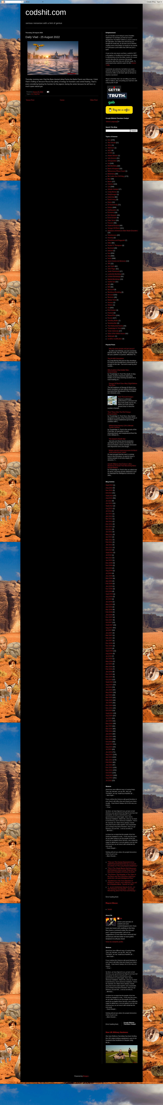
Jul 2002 (109, 780)
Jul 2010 (109, 555)
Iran (109, 253)
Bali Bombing (112, 166)
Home (62, 100)
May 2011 (109, 534)
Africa (110, 145)
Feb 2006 (109, 669)
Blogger (85, 1076)
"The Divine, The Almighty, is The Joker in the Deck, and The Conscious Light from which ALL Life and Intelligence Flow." (122, 876)
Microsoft (111, 289)
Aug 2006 (109, 654)
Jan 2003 (109, 765)
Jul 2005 (109, 687)
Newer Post (30, 100)
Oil (109, 308)
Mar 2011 (109, 540)
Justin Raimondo (113, 271)
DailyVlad (36, 94)
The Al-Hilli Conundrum (116, 358)
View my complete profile (114, 942)
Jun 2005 (109, 690)
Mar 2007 (109, 635)
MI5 (109, 284)
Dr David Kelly (113, 205)
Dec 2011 (109, 524)
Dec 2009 (109, 563)
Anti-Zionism (112, 158)
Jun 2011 (109, 532)
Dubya (110, 207)
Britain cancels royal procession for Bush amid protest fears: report (123, 451)
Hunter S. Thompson (115, 245)
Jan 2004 (109, 734)
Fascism (110, 223)
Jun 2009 (109, 576)
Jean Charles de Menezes (117, 261)
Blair (109, 179)
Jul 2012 (109, 511)
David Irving (112, 199)
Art (32, 94)
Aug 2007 (109, 628)
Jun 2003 (109, 752)
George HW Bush (114, 228)
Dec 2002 (109, 767)
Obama (110, 305)
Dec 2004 (109, 705)
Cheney (110, 184)
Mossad (110, 295)
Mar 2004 (109, 729)
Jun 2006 (109, 659)
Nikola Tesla (112, 300)
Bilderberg (111, 174)
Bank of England (113, 168)
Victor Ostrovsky (113, 331)
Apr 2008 (109, 607)
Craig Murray (112, 192)
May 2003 (109, 755)
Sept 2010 (109, 552)
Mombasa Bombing (114, 292)
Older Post (93, 100)
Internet (110, 251)
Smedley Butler (113, 321)
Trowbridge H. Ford (114, 328)
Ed (121, 918)
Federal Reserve (113, 225)
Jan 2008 (109, 615)
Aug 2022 (109, 498)
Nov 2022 (109, 490)
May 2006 (109, 661)
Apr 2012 (109, 516)
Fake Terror (112, 220)
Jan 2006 (109, 672)
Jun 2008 (109, 602)
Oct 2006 (109, 648)
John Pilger (112, 269)
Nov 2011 (109, 527)
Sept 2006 (109, 651)
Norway (110, 302)
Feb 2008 (109, 612)
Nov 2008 (109, 589)
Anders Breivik (113, 156)
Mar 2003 (109, 760)
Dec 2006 (109, 643)
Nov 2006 (109, 646)
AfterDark (111, 148)
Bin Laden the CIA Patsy (116, 176)
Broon (110, 181)
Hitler (109, 243)
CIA (109, 187)
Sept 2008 (109, 594)
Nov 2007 (109, 620)
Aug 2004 (109, 716)
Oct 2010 (109, 550)
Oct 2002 (109, 773)
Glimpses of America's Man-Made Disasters (123, 231)
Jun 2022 (109, 503)
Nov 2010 (109, 547)
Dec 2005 (109, 674)
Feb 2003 (109, 762)
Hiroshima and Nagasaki (116, 240)
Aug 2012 (109, 508)
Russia (110, 318)
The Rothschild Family (115, 326)
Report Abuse (112, 903)
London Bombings (114, 276)
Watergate (111, 336)
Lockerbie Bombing (114, 274)
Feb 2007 (109, 638)
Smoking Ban (112, 323)
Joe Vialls (111, 266)
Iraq (109, 256)
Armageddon (112, 161)
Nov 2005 (109, 677)
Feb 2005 (109, 700)
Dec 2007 (109, 617)
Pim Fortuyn (112, 310)
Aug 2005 (109, 685)
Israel (109, 258)
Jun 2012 (109, 514)
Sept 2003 (109, 744)
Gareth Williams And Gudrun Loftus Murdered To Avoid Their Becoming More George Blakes (122, 466)
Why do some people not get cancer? (122, 349)
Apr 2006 (109, 664)
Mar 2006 (109, 666)
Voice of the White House (116, 333)
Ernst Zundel (112, 218)
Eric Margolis (112, 215)
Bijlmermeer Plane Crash (116, 171)
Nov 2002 (109, 770)
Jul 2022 (109, 501)
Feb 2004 (109, 731)
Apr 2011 (109, 537)
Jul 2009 (109, 573)
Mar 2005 (109, 697)
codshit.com (45, 12)
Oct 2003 (109, 742)
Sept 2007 (109, 625)
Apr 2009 (109, 581)
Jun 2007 (109, 633)
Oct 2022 (109, 493)
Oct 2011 (109, 529)
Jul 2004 (109, 718)
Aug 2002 (109, 778)
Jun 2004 (109, 721)
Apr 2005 (109, 695)
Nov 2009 (109, 565)
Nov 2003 (109, 739)
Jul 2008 (109, 599)
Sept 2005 (109, 682)
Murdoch (111, 297)
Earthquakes (112, 210)
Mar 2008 (109, 609)
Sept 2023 (109, 485)
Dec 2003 (109, 736)
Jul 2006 (109, 656)
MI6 (109, 287)
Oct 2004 (109, 710)
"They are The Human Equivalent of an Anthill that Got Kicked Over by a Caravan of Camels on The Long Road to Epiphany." (122, 864)
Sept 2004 (109, 713)
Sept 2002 (109, 775)
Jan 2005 (109, 703)
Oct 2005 (109, 679)
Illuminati (111, 248)
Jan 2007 (109, 641)
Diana (110, 202)
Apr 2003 (109, 757)
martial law (111, 282)
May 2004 (109, 723)
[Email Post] (48, 92)
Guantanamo (112, 235)
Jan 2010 (109, 560)
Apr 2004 (109, 726)
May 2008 (109, 604)
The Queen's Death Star (117, 439)
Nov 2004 (109, 708)
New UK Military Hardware (117, 1032)
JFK (109, 263)
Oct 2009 (109, 568)
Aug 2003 (109, 747)
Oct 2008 (109, 591)
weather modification (115, 339)
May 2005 (109, 692)
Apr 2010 (109, 558)
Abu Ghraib (112, 143)
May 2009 (109, 578)
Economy (111, 212)
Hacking (110, 238)
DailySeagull (112, 194)
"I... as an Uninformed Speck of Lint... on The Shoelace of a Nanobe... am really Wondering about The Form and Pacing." (122, 889)
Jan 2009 (109, 586)
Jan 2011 (109, 545)
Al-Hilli (110, 153)
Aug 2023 (109, 488)
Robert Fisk (112, 315)
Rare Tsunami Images (125, 397)
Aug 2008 (109, 596)
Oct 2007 (109, 622)
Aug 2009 (109, 571)
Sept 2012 (109, 506)
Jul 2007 (109, 630)
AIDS (109, 150)
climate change (113, 189)
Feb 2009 (109, 584)
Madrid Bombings (114, 279)
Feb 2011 (109, 542)
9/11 (109, 140)
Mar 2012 (109, 519)
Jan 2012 (109, 521)
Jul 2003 (109, 749)
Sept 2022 (109, 495)
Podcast (110, 313)
